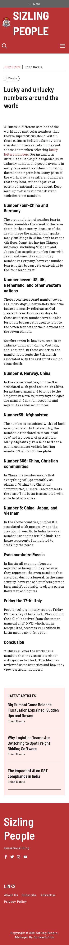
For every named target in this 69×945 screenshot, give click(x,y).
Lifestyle (11, 78)
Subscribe (29, 895)
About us (11, 895)
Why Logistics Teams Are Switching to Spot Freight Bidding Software (29, 743)
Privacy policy (15, 902)
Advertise (48, 895)
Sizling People (31, 22)
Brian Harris (33, 67)
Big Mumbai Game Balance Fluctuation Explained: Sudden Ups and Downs (33, 710)
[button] (4, 46)
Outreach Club (44, 937)
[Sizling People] (6, 23)
